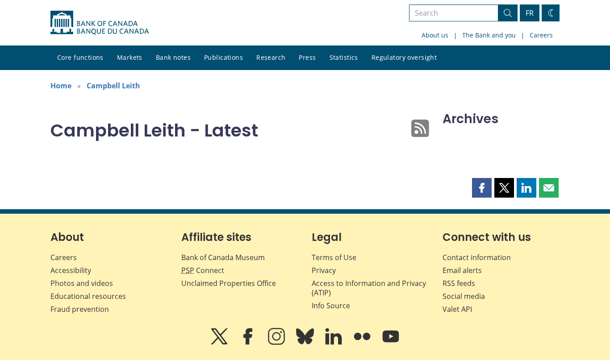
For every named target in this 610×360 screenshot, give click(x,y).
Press (307, 57)
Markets (129, 57)
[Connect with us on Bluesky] (306, 343)
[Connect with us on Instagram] (277, 343)
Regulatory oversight (404, 57)
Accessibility (70, 270)
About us (435, 35)
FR (530, 13)
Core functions (80, 57)
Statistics (344, 57)
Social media (464, 296)
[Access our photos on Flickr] (363, 343)
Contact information (477, 257)
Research (270, 57)
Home (60, 86)
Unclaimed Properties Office (228, 283)
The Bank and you (489, 35)
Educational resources (88, 296)
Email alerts (462, 270)
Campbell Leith (113, 86)
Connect (202, 270)
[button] (482, 188)
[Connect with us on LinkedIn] (334, 343)
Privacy (324, 270)
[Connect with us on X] (220, 343)
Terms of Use (334, 257)
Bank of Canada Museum (223, 257)
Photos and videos (81, 283)
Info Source (331, 305)
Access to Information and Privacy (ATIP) (369, 288)
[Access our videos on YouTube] (390, 343)
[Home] (99, 23)
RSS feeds (459, 283)
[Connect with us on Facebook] (248, 343)
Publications (223, 57)
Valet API (457, 309)
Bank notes (173, 57)
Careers (541, 35)
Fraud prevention (79, 309)
